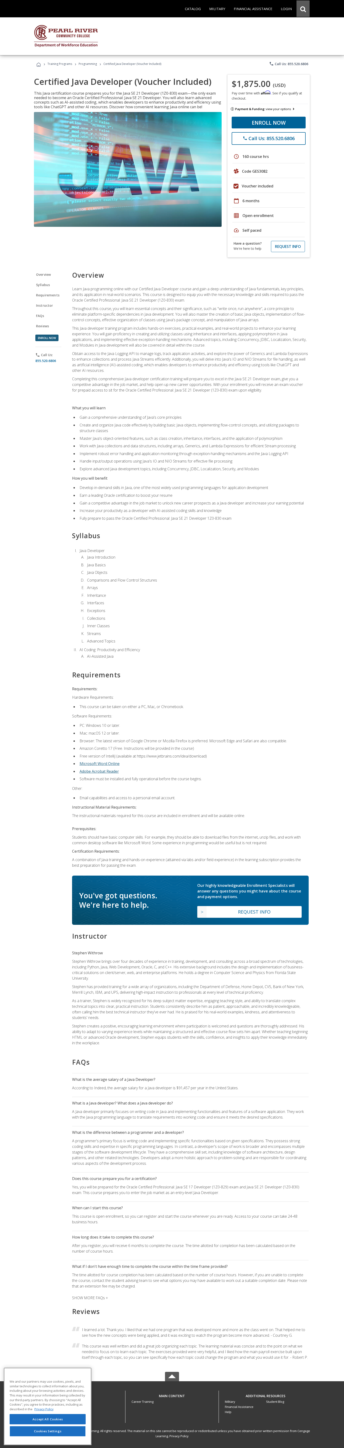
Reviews (42, 326)
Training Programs (60, 64)
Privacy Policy (179, 1436)
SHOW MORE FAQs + (90, 1297)
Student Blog (275, 1401)
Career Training (143, 1401)
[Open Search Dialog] (303, 8)
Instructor (44, 305)
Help (228, 1412)
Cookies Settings (48, 1431)
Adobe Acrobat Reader (99, 771)
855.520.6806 (45, 360)
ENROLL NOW (269, 122)
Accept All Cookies (48, 1419)
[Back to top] (172, 1394)
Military (230, 1401)
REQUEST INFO (288, 246)
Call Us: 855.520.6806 (288, 63)
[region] (47, 1406)
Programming (88, 64)
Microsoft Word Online (100, 763)
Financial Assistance (239, 1407)
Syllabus (43, 285)
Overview (43, 274)
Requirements (47, 295)
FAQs (40, 315)
